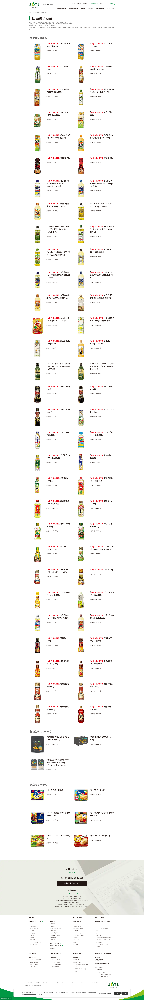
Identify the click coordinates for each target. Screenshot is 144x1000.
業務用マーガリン (78, 962)
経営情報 (76, 930)
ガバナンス (98, 935)
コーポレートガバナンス (79, 933)
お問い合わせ (88, 27)
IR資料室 (76, 937)
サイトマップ (104, 982)
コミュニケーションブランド (36, 928)
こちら (75, 904)
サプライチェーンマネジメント (102, 939)
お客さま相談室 (94, 3)
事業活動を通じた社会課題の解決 (103, 937)
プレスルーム (86, 3)
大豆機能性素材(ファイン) (80, 968)
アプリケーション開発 (56, 928)
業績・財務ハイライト (79, 935)
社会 (96, 933)
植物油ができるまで (34, 962)
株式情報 (76, 944)
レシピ (31, 968)
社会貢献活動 (98, 942)
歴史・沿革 (32, 939)
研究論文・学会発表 (55, 935)
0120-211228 (73, 894)
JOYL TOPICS (33, 966)
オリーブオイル (55, 966)
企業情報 (83, 8)
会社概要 (32, 930)
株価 (75, 942)
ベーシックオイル (56, 959)
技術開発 (53, 924)
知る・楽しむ (90, 8)
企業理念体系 (33, 926)
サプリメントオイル (56, 964)
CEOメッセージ (33, 924)
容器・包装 (53, 930)
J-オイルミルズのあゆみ (35, 959)
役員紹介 (32, 935)
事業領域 (32, 937)
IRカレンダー (77, 939)
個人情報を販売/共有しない (6, 998)
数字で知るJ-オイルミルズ (36, 933)
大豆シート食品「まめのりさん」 (82, 964)
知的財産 (53, 939)
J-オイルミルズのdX (34, 944)
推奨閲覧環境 (98, 969)
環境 (96, 930)
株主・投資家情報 (100, 8)
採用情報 (102, 3)
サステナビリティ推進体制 (101, 928)
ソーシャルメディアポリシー (102, 976)
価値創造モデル (99, 946)
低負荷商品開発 (54, 933)
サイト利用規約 (99, 967)
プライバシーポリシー (100, 972)
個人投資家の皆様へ (78, 928)
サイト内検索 (109, 3)
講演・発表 (53, 937)
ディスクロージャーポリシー (78, 982)
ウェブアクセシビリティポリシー (103, 974)
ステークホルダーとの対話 (101, 944)
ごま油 (53, 968)
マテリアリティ (99, 926)
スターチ (76, 966)
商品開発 (53, 926)
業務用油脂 (76, 959)
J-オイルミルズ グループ (35, 942)
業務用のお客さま (73, 8)
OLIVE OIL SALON (34, 964)
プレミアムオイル (56, 962)
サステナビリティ (110, 8)
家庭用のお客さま (61, 8)
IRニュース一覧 (77, 926)
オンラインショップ (77, 3)
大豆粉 (75, 971)
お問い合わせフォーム (71, 883)
